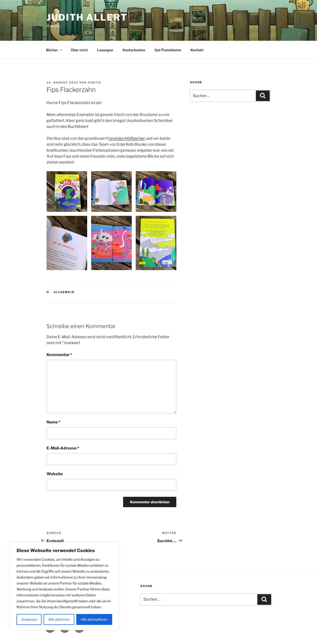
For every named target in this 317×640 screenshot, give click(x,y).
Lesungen (105, 50)
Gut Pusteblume (168, 50)
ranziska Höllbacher (126, 138)
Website (55, 474)
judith (94, 82)
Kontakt (197, 50)
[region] (64, 586)
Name (53, 422)
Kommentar (59, 354)
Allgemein (64, 292)
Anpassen (29, 619)
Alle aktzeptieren (94, 619)
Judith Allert (87, 17)
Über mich (79, 50)
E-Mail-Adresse (63, 448)
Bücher (52, 50)
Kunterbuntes (134, 50)
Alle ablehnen (59, 619)
